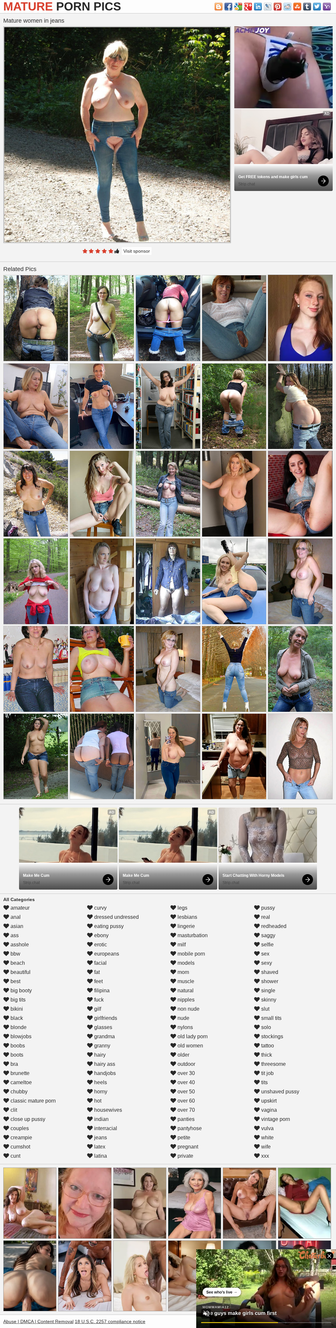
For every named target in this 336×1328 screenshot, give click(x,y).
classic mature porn (32, 1101)
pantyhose (189, 1128)
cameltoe (20, 1082)
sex (264, 954)
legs (181, 908)
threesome (273, 1064)
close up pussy (27, 1119)
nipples (185, 999)
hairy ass (104, 1064)
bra (13, 1064)
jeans (100, 1137)
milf (181, 944)
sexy (266, 963)
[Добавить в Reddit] (287, 7)
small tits (271, 1018)
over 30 (185, 1073)
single (267, 990)
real (265, 917)
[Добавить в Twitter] (317, 7)
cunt (14, 1156)
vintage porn (275, 1119)
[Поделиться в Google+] (248, 7)
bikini (16, 1009)
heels (100, 1082)
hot (97, 1101)
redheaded (273, 926)
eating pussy (108, 926)
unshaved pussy (279, 1091)
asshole (19, 944)
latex (99, 1146)
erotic (100, 944)
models (185, 963)
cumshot (19, 1146)
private (184, 1156)
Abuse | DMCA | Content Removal (38, 1321)
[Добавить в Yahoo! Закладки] (327, 7)
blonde (18, 1027)
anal (15, 917)
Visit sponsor (136, 251)
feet (98, 981)
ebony (101, 935)
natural (185, 990)
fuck (98, 999)
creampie (20, 1137)
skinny (268, 999)
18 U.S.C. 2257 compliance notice (110, 1321)
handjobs (104, 1073)
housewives (107, 1110)
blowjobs (20, 1036)
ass (14, 935)
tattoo (267, 1045)
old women (189, 1045)
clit (13, 1110)
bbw (14, 954)
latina (100, 1156)
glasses (102, 1027)
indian (101, 1119)
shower (269, 981)
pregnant (187, 1146)
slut (264, 1009)
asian (16, 926)
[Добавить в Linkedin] (258, 7)
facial (100, 963)
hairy (99, 1055)
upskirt (268, 1101)
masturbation (192, 935)
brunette (19, 1073)
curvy (100, 908)
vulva (267, 1128)
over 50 (185, 1091)
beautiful (20, 972)
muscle (185, 981)
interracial (105, 1128)
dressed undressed (116, 917)
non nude (188, 1009)
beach (17, 963)
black (16, 1018)
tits (264, 1082)
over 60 (185, 1101)
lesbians (186, 917)
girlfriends (105, 1018)
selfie (267, 944)
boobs (17, 1045)
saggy (267, 935)
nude (182, 1018)
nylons (184, 1027)
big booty (20, 990)
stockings (271, 1036)
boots (16, 1055)
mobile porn (190, 954)
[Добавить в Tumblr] (307, 7)
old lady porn (192, 1036)
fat (96, 972)
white (267, 1137)
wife (265, 1146)
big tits (17, 999)
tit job (267, 1073)
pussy (267, 908)
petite (183, 1137)
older (182, 1055)
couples (19, 1128)
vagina (268, 1110)
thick (266, 1055)
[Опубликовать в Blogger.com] (218, 7)
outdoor (185, 1064)
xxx (264, 1156)
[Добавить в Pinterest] (278, 7)
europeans (106, 954)
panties (185, 1119)
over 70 (185, 1110)
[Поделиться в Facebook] (228, 7)
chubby (18, 1091)
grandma (104, 1036)
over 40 (185, 1082)
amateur (19, 908)
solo (265, 1027)
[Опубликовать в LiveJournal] (268, 7)
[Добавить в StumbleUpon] (297, 7)
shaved (269, 972)
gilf (97, 1009)
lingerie (185, 926)
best (14, 981)
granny (101, 1045)
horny (100, 1091)
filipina (101, 990)
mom (182, 972)
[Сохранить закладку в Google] (238, 7)
